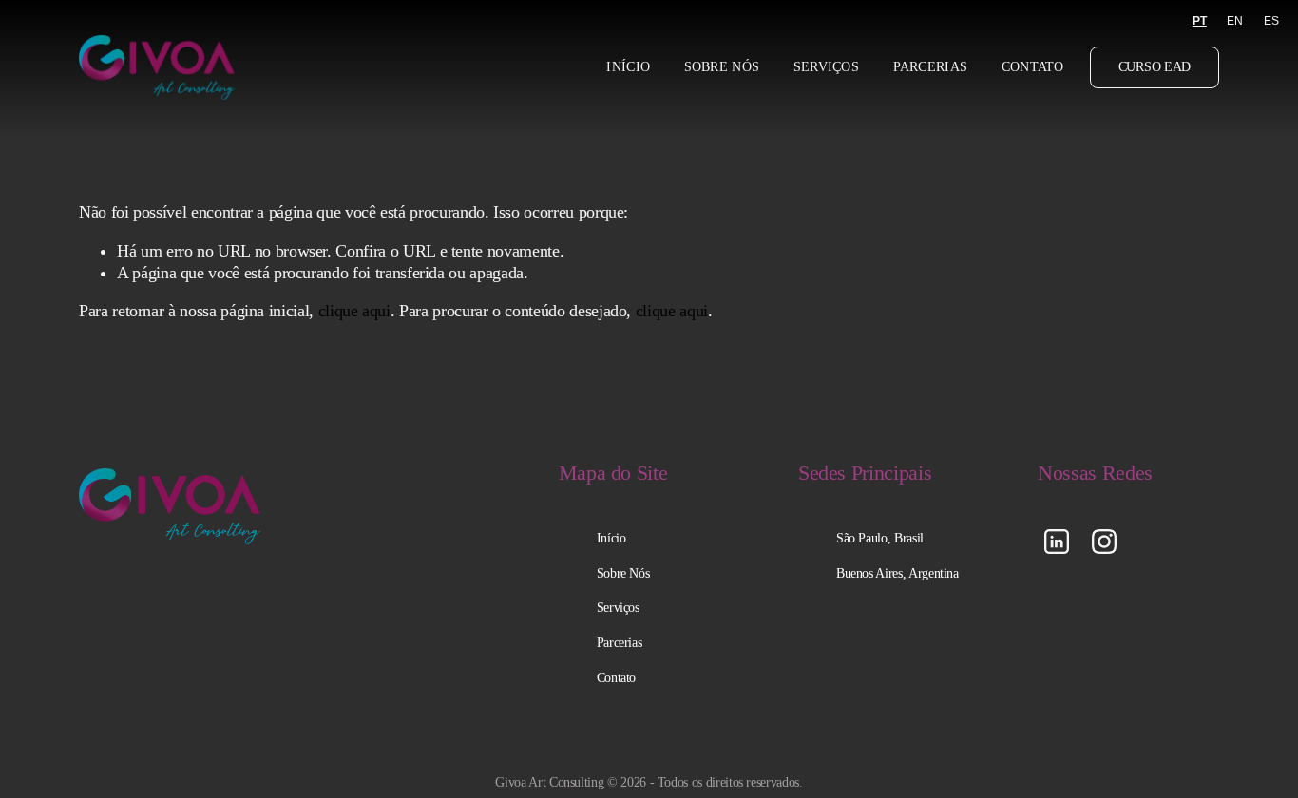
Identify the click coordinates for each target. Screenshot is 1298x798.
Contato (1033, 66)
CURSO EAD (1154, 66)
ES (1271, 21)
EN (1235, 21)
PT (1200, 21)
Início (628, 66)
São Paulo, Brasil (880, 537)
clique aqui (354, 310)
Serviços (826, 66)
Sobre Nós (722, 66)
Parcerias (930, 66)
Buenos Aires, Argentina (897, 572)
